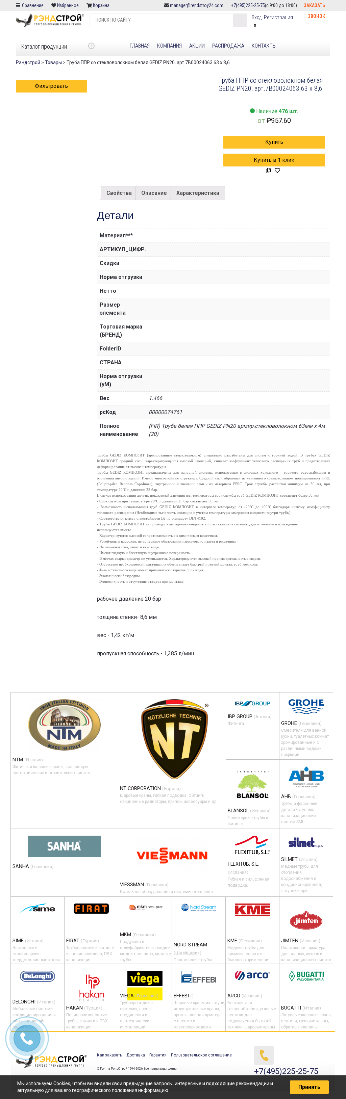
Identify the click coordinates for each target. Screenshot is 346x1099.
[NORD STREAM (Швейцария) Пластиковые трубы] (198, 908)
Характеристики (197, 193)
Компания (169, 46)
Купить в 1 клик (274, 160)
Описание (154, 193)
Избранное (68, 5)
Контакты (264, 46)
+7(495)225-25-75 (248, 5)
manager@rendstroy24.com (196, 5)
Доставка (135, 1055)
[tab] (119, 193)
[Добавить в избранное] (277, 170)
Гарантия (158, 1055)
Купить (274, 142)
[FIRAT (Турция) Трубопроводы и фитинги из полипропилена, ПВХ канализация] (91, 908)
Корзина (101, 5)
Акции (197, 46)
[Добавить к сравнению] (268, 170)
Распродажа (228, 46)
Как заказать (109, 1055)
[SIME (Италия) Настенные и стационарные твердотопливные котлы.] (37, 908)
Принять (309, 1087)
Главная (140, 46)
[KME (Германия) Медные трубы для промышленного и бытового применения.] (252, 910)
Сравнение (32, 5)
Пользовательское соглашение (201, 1055)
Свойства (119, 193)
